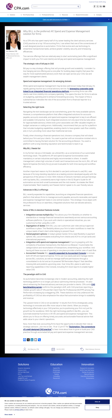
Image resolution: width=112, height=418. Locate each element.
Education (56, 364)
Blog (104, 2)
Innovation (87, 364)
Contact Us (75, 397)
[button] (39, 339)
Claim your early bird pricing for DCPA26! (55, 19)
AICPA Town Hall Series (87, 370)
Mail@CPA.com (22, 378)
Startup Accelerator (88, 372)
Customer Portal (93, 2)
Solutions (12, 15)
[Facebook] (24, 339)
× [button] (108, 19)
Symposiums (90, 378)
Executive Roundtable (87, 376)
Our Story (49, 397)
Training (56, 374)
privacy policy (19, 409)
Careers (24, 397)
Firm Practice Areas (28, 15)
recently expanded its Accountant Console (67, 253)
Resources (65, 15)
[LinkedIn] (31, 339)
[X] (28, 339)
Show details (9, 414)
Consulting (56, 376)
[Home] (17, 6)
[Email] (35, 339)
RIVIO (20, 374)
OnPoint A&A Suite (23, 372)
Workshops (56, 370)
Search (87, 397)
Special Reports (89, 374)
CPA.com (56, 391)
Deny (97, 407)
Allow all (97, 401)
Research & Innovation (82, 15)
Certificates (56, 372)
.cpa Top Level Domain (25, 376)
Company (99, 15)
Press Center (62, 397)
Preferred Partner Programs (26, 380)
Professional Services (48, 15)
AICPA (100, 2)
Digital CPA (56, 368)
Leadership (37, 397)
